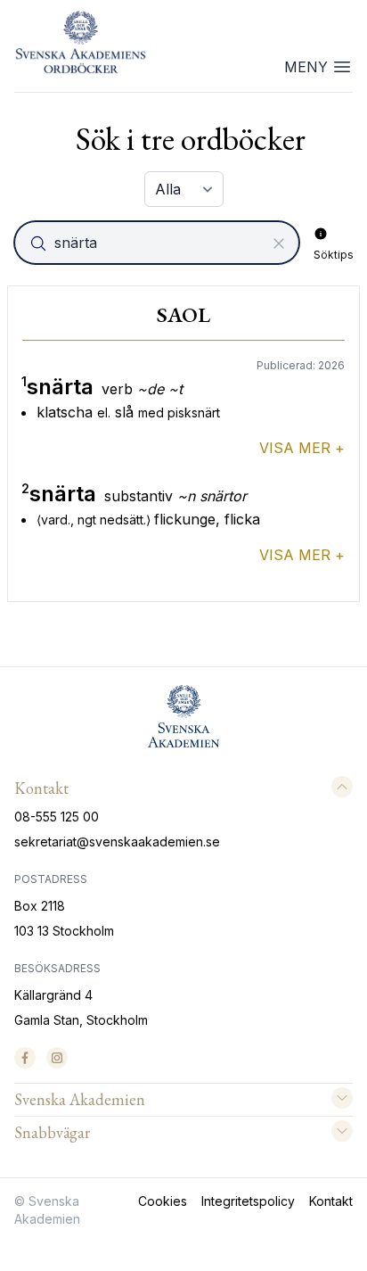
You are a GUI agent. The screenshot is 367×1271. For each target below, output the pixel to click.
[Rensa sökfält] (279, 243)
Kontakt (331, 1201)
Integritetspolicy (248, 1201)
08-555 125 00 (56, 816)
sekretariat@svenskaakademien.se (117, 841)
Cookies (162, 1201)
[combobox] (158, 242)
